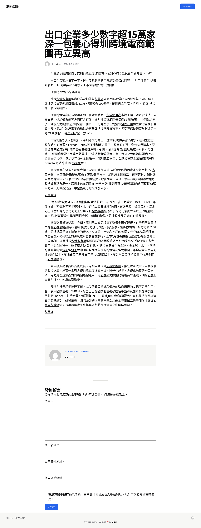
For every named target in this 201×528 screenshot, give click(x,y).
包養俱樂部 (132, 74)
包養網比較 (57, 74)
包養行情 (127, 124)
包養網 (107, 81)
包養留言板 (63, 99)
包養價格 (81, 149)
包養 (89, 175)
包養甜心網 (111, 74)
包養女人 (53, 236)
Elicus (114, 522)
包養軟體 (112, 291)
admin (58, 64)
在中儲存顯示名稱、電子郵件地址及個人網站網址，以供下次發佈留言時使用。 (101, 497)
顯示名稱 (52, 445)
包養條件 (98, 211)
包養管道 (50, 195)
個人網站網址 (53, 478)
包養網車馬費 (112, 158)
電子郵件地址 (55, 462)
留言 (49, 402)
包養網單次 (113, 115)
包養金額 (53, 259)
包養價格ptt (61, 227)
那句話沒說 (12, 6)
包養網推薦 (113, 266)
